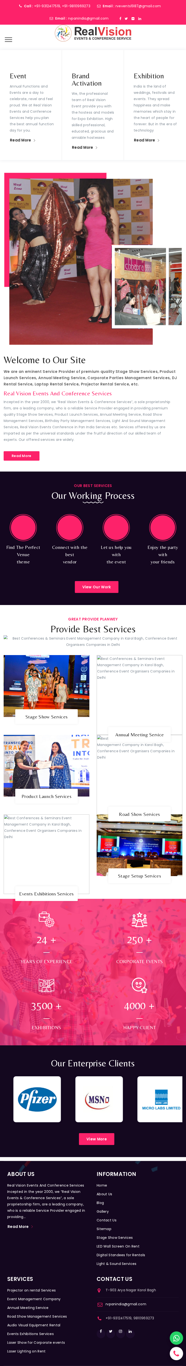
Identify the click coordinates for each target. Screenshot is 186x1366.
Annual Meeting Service (139, 734)
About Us (104, 1194)
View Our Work (96, 587)
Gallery (103, 1211)
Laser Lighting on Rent (26, 1351)
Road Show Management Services (37, 1316)
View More (96, 1139)
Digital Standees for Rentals (121, 1255)
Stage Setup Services (139, 876)
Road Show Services (139, 814)
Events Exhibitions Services (46, 893)
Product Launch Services (46, 796)
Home (102, 1185)
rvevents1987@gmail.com (138, 6)
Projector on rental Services (31, 1290)
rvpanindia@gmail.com (88, 18)
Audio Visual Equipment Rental (34, 1325)
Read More (20, 140)
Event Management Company (34, 1299)
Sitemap (104, 1228)
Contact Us (106, 1220)
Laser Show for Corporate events (36, 1342)
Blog (100, 1202)
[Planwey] (93, 32)
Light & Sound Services (117, 1263)
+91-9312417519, (47, 6)
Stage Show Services (46, 716)
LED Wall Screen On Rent (118, 1246)
